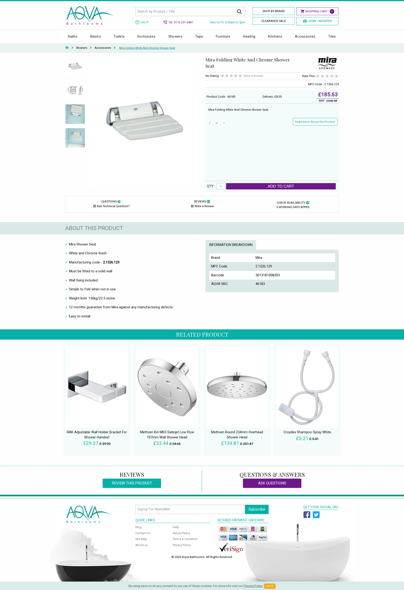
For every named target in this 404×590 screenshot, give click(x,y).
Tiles (332, 36)
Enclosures (146, 36)
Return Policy (181, 533)
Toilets (119, 36)
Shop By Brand (274, 11)
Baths (72, 36)
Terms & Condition (185, 539)
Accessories (305, 36)
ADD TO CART (281, 186)
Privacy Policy (182, 545)
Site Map (141, 539)
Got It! (269, 586)
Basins (95, 36)
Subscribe (257, 509)
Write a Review (253, 76)
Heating (249, 36)
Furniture (223, 36)
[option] (75, 68)
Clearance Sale (273, 21)
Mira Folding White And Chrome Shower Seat (147, 48)
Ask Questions (272, 483)
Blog (138, 527)
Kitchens (275, 36)
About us (141, 545)
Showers (175, 36)
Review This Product (132, 483)
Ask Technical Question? (113, 206)
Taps (199, 36)
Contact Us (142, 533)
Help (176, 527)
